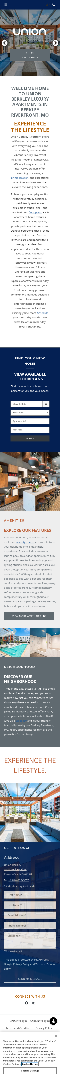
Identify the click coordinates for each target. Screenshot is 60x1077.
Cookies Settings (30, 1070)
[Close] (56, 1036)
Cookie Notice (30, 1063)
